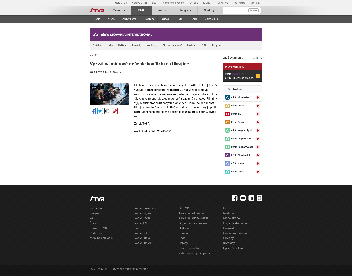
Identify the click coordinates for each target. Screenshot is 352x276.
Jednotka (96, 208)
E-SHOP (208, 2)
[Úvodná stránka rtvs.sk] (97, 10)
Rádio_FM (140, 223)
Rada (182, 238)
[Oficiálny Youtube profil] (243, 198)
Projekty (136, 45)
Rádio (141, 10)
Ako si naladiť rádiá (191, 213)
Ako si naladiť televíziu (193, 218)
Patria (138, 228)
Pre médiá (239, 2)
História (184, 228)
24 (91, 218)
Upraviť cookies (233, 248)
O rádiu (97, 45)
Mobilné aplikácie (101, 238)
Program (149, 18)
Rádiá (97, 18)
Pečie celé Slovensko (173, 2)
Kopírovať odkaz (115, 111)
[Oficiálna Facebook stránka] (235, 198)
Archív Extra (129, 18)
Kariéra (183, 233)
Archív (111, 18)
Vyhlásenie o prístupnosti (195, 253)
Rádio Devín (142, 218)
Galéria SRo (211, 18)
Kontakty (255, 2)
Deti (154, 2)
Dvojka (94, 213)
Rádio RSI (140, 233)
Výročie (194, 2)
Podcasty (96, 233)
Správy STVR (139, 2)
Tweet (100, 111)
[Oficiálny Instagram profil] (259, 198)
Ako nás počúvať (172, 45)
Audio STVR (121, 2)
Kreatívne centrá (189, 248)
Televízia (119, 10)
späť (93, 55)
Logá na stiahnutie (235, 223)
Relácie (165, 18)
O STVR (184, 208)
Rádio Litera (142, 238)
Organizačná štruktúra (193, 223)
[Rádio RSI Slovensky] (124, 34)
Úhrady (183, 243)
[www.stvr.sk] (97, 198)
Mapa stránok (232, 218)
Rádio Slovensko (145, 208)
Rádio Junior (142, 243)
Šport (93, 223)
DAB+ (194, 18)
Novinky (209, 10)
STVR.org (223, 2)
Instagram (107, 111)
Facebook (93, 111)
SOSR (180, 18)
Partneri (191, 45)
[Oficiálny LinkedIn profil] (251, 198)
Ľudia (109, 45)
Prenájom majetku (235, 233)
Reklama (229, 213)
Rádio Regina (143, 213)
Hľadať (253, 10)
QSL (204, 45)
